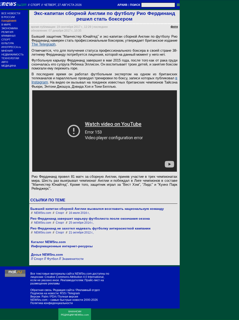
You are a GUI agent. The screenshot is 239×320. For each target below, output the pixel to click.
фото (174, 26)
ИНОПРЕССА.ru (11, 47)
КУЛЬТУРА (7, 43)
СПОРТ (6, 39)
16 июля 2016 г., (79, 213)
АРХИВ (122, 5)
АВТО (4, 62)
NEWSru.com (42, 213)
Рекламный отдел (88, 290)
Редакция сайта (63, 290)
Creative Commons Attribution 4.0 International (74, 277)
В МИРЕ (6, 24)
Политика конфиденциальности (51, 303)
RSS (63, 293)
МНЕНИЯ (7, 50)
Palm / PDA (49, 296)
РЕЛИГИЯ (7, 32)
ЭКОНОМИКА (9, 28)
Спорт (35, 5)
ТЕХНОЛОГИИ (10, 58)
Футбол (52, 259)
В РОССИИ (8, 17)
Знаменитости (73, 259)
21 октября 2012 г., (81, 232)
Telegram (74, 293)
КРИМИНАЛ (8, 35)
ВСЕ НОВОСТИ (10, 13)
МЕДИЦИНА (8, 65)
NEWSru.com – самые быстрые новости (56, 300)
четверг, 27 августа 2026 (63, 5)
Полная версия (68, 296)
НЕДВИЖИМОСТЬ (12, 54)
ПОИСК (135, 5)
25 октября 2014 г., (81, 222)
